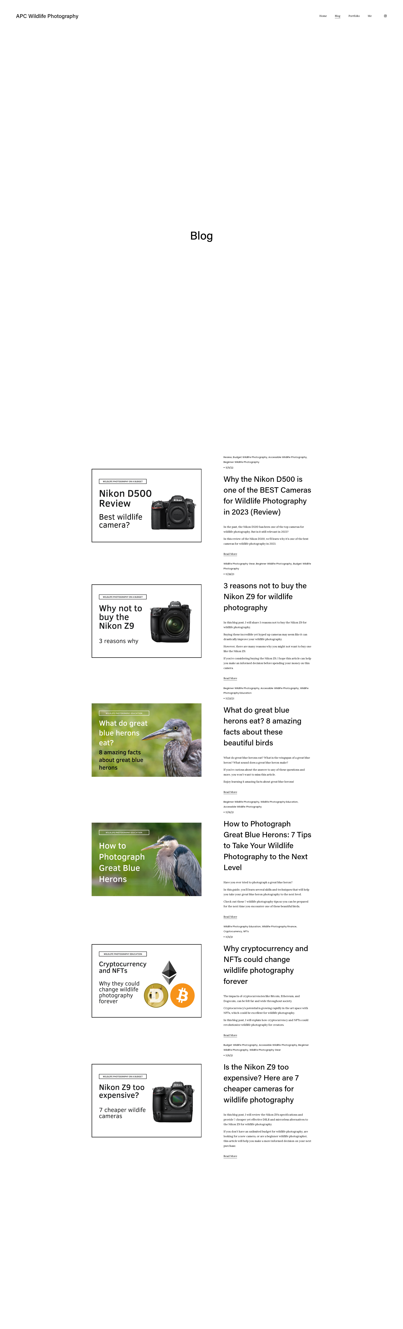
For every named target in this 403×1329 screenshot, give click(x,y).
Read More (230, 554)
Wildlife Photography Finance (279, 926)
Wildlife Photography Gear (239, 563)
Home (323, 16)
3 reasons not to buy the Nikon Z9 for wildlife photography (265, 596)
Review (228, 457)
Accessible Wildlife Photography (287, 457)
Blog (337, 16)
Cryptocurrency (233, 931)
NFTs (246, 931)
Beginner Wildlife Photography (241, 462)
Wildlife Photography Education (279, 801)
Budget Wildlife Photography (250, 457)
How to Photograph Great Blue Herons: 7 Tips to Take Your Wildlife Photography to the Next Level (267, 845)
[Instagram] (385, 15)
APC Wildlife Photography (47, 15)
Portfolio (354, 16)
